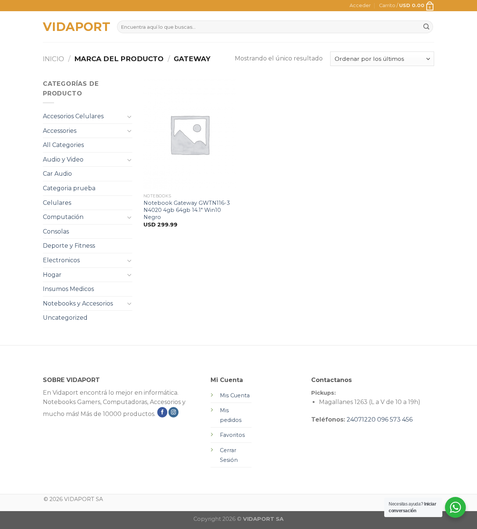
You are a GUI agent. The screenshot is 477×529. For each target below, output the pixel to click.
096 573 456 (395, 419)
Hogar (52, 274)
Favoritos (232, 435)
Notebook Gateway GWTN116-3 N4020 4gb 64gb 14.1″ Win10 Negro (186, 210)
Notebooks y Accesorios (78, 303)
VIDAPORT (74, 27)
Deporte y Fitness (69, 245)
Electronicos (61, 260)
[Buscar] (426, 27)
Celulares (57, 202)
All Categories (63, 144)
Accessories (59, 130)
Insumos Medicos (68, 288)
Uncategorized (65, 317)
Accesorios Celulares (73, 116)
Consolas (56, 231)
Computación (63, 216)
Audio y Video (63, 159)
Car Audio (57, 173)
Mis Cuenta (235, 395)
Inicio (53, 58)
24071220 (361, 419)
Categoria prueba (69, 188)
